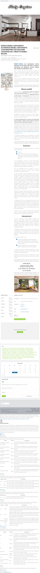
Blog (38, 408)
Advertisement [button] (2, 526)
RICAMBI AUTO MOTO (18, 356)
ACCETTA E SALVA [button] (3, 570)
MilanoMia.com (15, 411)
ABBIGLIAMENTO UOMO (5, 349)
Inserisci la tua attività (29, 411)
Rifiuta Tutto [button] (18, 418)
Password (3, 392)
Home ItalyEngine (33, 408)
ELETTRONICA (25, 353)
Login (3, 381)
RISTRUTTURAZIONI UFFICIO (6, 357)
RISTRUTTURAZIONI (30, 356)
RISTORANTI (24, 356)
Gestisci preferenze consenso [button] (5, 418)
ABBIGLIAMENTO (5, 348)
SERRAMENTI (20, 357)
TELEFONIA (11, 358)
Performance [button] (2, 489)
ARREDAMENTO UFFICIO (30, 349)
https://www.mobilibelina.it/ (24, 311)
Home (6, 57)
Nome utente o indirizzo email (7, 388)
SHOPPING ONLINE (5, 358)
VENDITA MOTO (19, 358)
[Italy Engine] (20, 7)
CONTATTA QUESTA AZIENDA (20, 319)
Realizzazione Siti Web (35, 410)
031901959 (22, 304)
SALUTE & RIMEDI (14, 357)
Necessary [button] (2, 433)
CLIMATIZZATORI (4, 353)
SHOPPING (32, 357)
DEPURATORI (14, 353)
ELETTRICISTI (20, 353)
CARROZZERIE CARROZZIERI (22, 352)
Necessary (3, 434)
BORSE (9, 352)
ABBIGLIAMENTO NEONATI (29, 348)
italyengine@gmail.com (9, 411)
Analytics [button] (1, 499)
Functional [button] (2, 473)
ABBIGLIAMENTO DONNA (20, 348)
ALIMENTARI (17, 349)
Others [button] (1, 565)
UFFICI (15, 358)
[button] (38, 13)
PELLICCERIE (11, 356)
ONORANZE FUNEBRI (5, 356)
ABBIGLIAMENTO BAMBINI (12, 348)
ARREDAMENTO (13, 57)
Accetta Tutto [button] (13, 418)
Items (9, 57)
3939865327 (22, 306)
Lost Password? (29, 396)
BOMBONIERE (4, 352)
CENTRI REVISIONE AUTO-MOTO (32, 352)
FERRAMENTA (31, 353)
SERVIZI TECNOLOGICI (26, 357)
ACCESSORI (12, 349)
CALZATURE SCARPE (14, 352)
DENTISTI (10, 353)
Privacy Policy (37, 411)
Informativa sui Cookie (25, 418)
